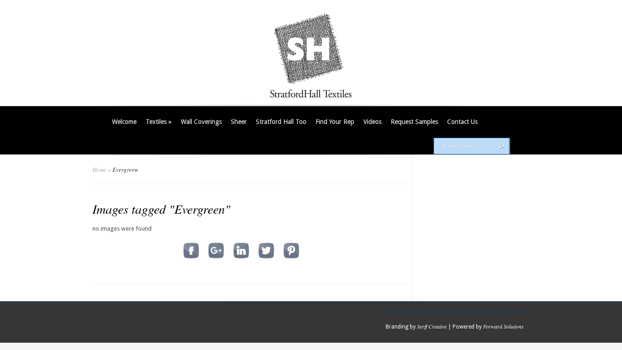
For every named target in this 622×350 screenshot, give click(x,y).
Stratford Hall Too (281, 121)
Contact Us (462, 121)
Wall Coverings (201, 121)
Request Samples (414, 121)
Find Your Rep (335, 121)
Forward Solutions (503, 326)
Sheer (239, 121)
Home (99, 169)
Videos (372, 121)
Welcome (124, 121)
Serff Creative (432, 326)
